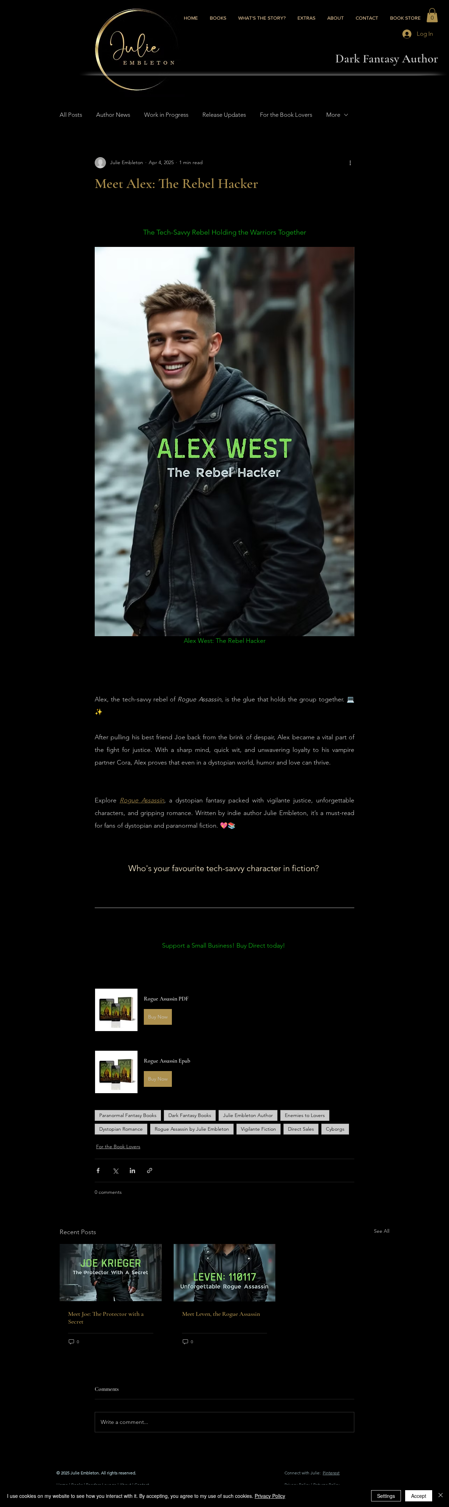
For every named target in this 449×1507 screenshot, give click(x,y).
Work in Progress (166, 114)
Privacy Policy (270, 1495)
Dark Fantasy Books (189, 1115)
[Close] (440, 1495)
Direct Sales (301, 1129)
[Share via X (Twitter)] (115, 1170)
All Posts (71, 114)
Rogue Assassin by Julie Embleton (192, 1129)
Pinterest (331, 1472)
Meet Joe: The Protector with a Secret (106, 1317)
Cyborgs (335, 1129)
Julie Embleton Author (248, 1115)
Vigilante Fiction (258, 1129)
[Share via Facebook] (98, 1170)
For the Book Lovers (286, 114)
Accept (418, 1495)
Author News (113, 114)
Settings (386, 1495)
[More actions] (350, 163)
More (333, 114)
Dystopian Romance (121, 1129)
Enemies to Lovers (305, 1115)
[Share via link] (149, 1170)
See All (381, 1231)
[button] (432, 15)
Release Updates (224, 114)
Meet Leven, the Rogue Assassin (221, 1314)
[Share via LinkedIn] (132, 1170)
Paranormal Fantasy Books (127, 1115)
